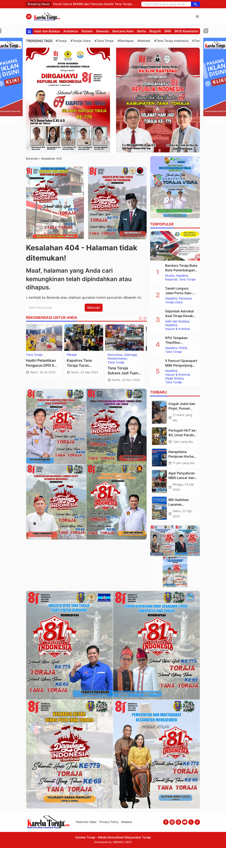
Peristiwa (185, 298)
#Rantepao (125, 41)
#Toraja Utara (80, 41)
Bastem (87, 31)
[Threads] (178, 822)
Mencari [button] (93, 308)
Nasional (171, 279)
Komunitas (76, 354)
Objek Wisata (174, 378)
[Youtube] (184, 822)
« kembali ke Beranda (43, 297)
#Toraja (61, 41)
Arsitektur (70, 31)
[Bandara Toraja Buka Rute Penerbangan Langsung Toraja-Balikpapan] (175, 246)
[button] (195, 4)
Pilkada (34, 354)
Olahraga (92, 354)
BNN (167, 31)
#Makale (143, 41)
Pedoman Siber (86, 822)
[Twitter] (191, 822)
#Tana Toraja (104, 41)
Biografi (155, 31)
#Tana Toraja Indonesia (171, 41)
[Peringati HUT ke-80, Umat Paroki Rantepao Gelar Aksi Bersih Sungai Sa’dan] (159, 436)
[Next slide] (145, 318)
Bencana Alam (123, 31)
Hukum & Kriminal (177, 328)
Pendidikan (118, 354)
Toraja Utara (119, 358)
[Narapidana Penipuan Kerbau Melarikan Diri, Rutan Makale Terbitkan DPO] (159, 458)
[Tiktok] (197, 822)
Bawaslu (102, 31)
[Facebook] (166, 822)
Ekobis (169, 275)
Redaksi (126, 822)
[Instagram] (172, 822)
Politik (183, 348)
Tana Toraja (77, 362)
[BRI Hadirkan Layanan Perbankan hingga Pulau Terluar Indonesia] (159, 508)
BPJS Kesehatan (186, 31)
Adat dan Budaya (47, 31)
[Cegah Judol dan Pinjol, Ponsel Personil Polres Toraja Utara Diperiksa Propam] (159, 412)
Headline (182, 275)
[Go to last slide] (140, 318)
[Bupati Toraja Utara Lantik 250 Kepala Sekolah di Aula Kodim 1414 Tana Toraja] (127, 337)
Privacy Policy (109, 822)
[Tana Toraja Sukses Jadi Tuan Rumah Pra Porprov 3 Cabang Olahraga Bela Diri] (86, 337)
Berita (141, 31)
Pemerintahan (79, 358)
